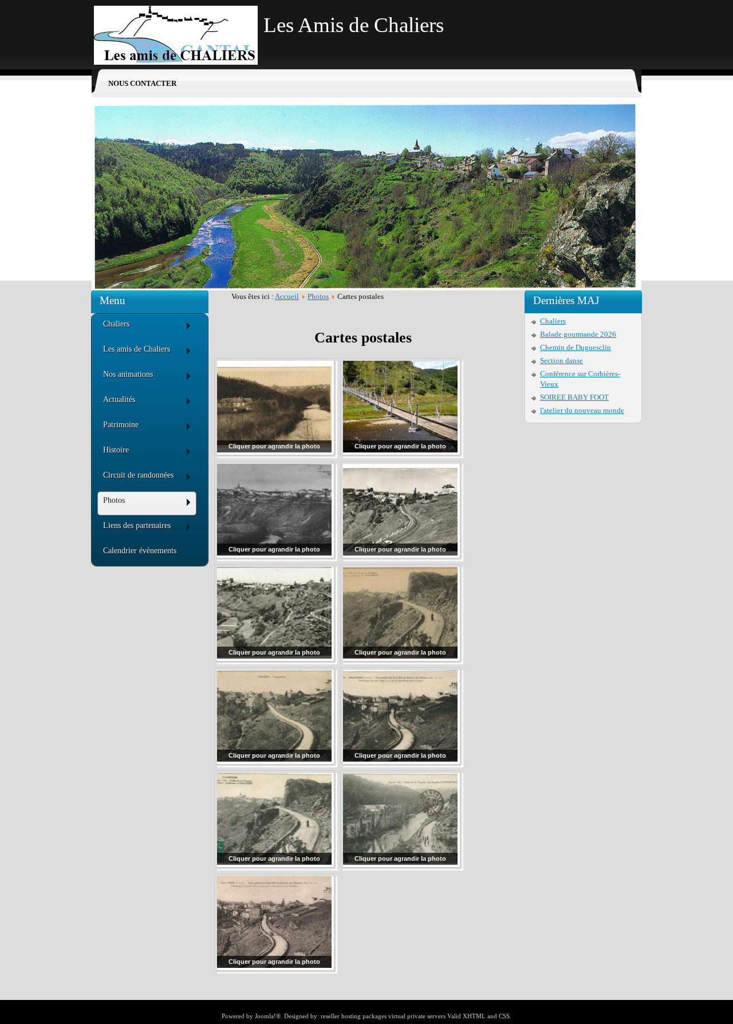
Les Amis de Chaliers (353, 25)
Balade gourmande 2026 (578, 334)
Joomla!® (268, 1016)
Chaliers (553, 321)
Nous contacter (142, 83)
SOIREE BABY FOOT (574, 397)
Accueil (287, 296)
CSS (504, 1016)
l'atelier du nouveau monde (582, 410)
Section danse (561, 360)
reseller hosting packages (354, 1016)
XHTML (474, 1016)
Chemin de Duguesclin (575, 347)
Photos (318, 296)
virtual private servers (417, 1016)
